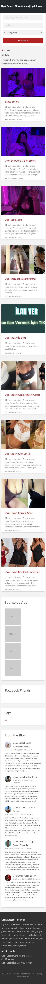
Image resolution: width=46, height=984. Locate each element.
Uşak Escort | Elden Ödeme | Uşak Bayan (21, 6)
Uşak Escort (12, 107)
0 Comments (29, 814)
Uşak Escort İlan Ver (15, 338)
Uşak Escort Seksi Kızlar (25, 777)
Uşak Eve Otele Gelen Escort (20, 161)
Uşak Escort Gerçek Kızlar (18, 513)
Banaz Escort (12, 102)
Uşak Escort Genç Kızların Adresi (22, 395)
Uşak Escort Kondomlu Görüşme (22, 572)
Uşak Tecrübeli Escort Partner (20, 279)
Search (24, 40)
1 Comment (28, 750)
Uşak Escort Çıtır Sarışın (18, 454)
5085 (6, 720)
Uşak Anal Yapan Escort (24, 876)
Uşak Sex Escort (13, 220)
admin (19, 107)
